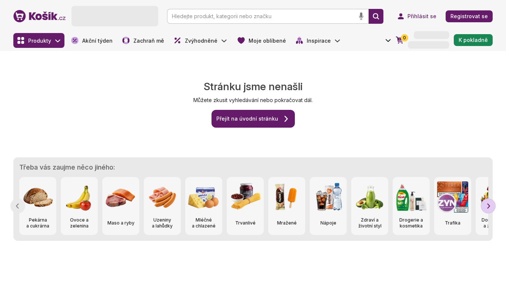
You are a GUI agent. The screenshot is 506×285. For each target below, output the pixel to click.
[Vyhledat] (376, 16)
